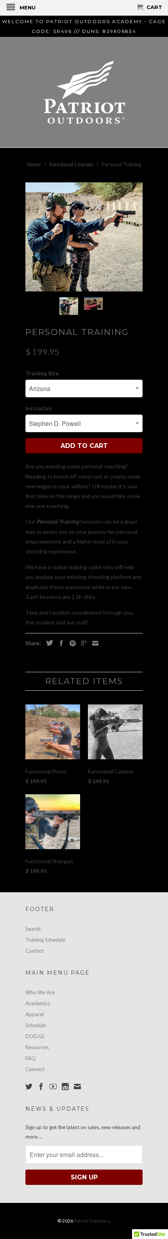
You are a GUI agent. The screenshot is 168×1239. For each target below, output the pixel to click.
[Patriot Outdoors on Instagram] (65, 1086)
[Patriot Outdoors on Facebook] (41, 1086)
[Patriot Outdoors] (84, 92)
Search (33, 929)
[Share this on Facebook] (59, 643)
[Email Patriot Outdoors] (77, 1086)
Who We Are (40, 992)
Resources (37, 1047)
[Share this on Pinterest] (71, 643)
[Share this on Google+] (82, 643)
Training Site (42, 373)
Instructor (38, 408)
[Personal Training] (84, 236)
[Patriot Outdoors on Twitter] (28, 1086)
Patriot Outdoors (91, 1221)
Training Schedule (45, 940)
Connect (35, 1069)
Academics (37, 1003)
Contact (34, 951)
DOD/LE (35, 1036)
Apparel (34, 1014)
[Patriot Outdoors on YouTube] (53, 1086)
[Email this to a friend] (93, 643)
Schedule (35, 1025)
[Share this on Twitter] (47, 642)
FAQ (30, 1058)
